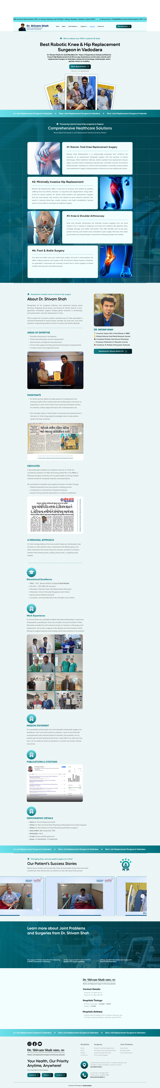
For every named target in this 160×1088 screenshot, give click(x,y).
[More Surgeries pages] (87, 26)
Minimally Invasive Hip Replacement (105, 1050)
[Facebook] (34, 1044)
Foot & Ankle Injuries (126, 1053)
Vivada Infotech (87, 1085)
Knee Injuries (124, 1048)
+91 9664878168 (83, 71)
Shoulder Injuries (125, 1050)
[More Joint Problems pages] (77, 26)
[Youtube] (40, 1044)
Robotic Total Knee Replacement (104, 1048)
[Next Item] (143, 896)
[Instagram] (29, 1044)
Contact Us (84, 1055)
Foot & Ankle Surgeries (101, 1055)
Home (82, 1048)
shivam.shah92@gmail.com (45, 836)
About (82, 1050)
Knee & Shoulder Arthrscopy (102, 1053)
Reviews (83, 1053)
